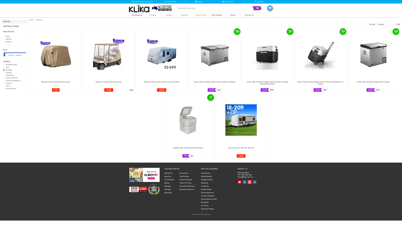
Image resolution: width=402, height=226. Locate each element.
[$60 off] (373, 54)
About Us (167, 176)
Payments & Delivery (187, 186)
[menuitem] (137, 15)
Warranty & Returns (186, 189)
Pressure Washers (208, 196)
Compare (260, 2)
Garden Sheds (206, 189)
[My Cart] (270, 8)
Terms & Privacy (185, 183)
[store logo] (139, 8)
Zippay (166, 183)
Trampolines (205, 173)
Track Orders (171, 2)
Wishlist (200, 2)
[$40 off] (267, 54)
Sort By (372, 24)
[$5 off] (188, 120)
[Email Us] (254, 182)
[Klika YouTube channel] (239, 182)
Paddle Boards (206, 176)
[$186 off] (214, 54)
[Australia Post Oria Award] (154, 189)
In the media (169, 180)
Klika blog (168, 193)
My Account (228, 2)
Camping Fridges (207, 209)
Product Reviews (185, 180)
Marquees (204, 183)
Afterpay (167, 189)
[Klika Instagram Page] (249, 182)
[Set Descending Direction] (398, 24)
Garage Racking (207, 180)
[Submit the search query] (257, 8)
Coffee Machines (207, 193)
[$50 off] (320, 54)
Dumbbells (205, 202)
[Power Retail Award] (138, 189)
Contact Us (168, 173)
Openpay (167, 186)
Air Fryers (204, 206)
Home (31, 20)
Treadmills (205, 186)
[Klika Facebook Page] (244, 182)
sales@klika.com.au (245, 177)
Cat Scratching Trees (209, 199)
